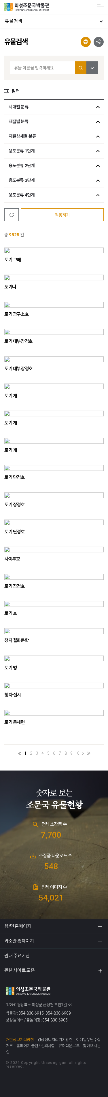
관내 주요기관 (17, 955)
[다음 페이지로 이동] (83, 753)
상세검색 (92, 67)
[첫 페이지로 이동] (19, 753)
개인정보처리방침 (20, 1039)
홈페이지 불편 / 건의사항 (35, 1045)
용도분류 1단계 (22, 151)
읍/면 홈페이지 (17, 926)
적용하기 (62, 215)
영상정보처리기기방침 (55, 1039)
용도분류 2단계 (22, 165)
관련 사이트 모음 (19, 970)
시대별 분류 (19, 106)
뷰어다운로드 (68, 1045)
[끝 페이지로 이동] (89, 753)
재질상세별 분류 (22, 136)
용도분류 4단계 (22, 195)
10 (77, 753)
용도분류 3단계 (22, 180)
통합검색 (80, 67)
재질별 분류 (19, 121)
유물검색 (13, 21)
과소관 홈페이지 (19, 941)
